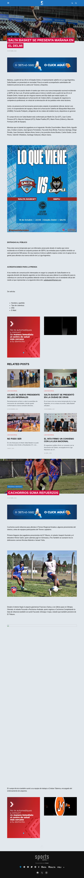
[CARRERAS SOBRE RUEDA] (35, 867)
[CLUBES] (20, 867)
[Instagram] (46, 873)
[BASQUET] (24, 867)
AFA (44, 867)
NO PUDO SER (14, 439)
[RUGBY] (31, 867)
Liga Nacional (13, 34)
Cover (47, 863)
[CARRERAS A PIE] (38, 867)
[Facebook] (37, 873)
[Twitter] (42, 873)
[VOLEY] (28, 867)
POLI (59, 867)
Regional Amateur (15, 486)
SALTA (52, 867)
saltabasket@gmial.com (52, 280)
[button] (8, 3)
